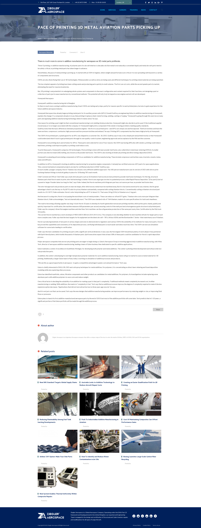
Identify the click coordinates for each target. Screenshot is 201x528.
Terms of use (156, 525)
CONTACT (153, 10)
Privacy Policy (137, 525)
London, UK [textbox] (120, 2)
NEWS (143, 10)
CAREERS (122, 10)
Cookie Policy (146, 525)
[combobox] (123, 2)
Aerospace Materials (46, 52)
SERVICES (112, 10)
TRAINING (134, 10)
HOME (102, 10)
